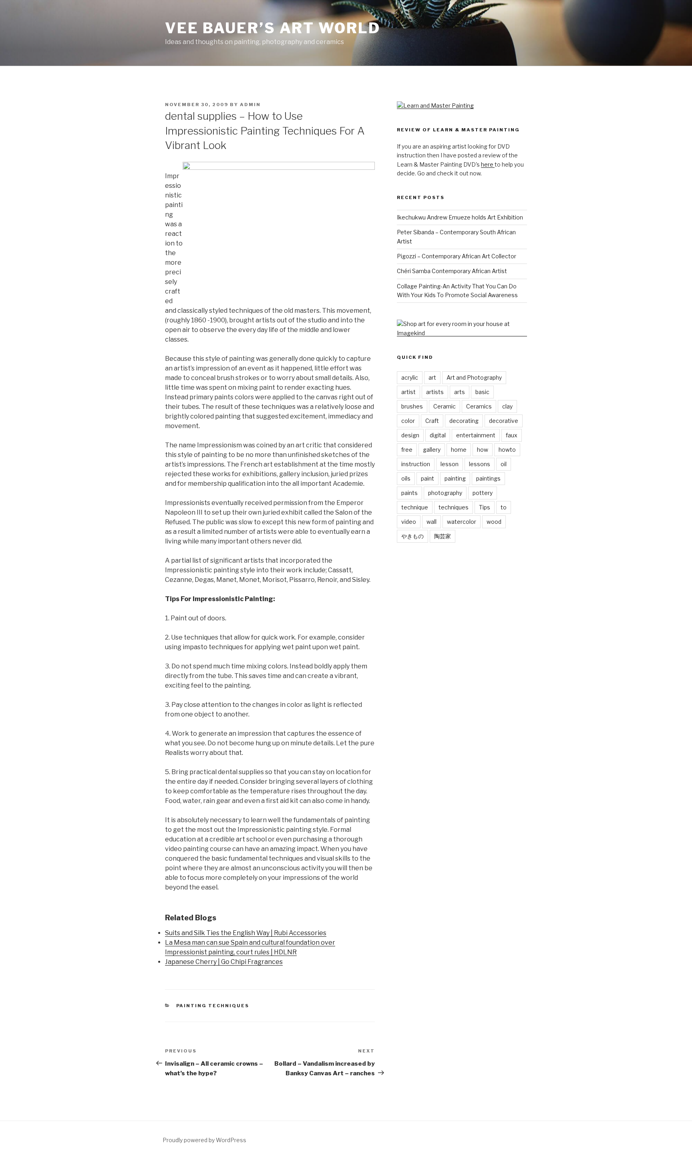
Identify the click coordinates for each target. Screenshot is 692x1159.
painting (455, 478)
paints (409, 492)
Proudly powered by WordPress (204, 1140)
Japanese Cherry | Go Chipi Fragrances (224, 962)
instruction (415, 464)
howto (507, 449)
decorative (503, 420)
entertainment (475, 435)
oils (405, 478)
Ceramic (444, 406)
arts (459, 391)
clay (507, 406)
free (406, 449)
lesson (450, 464)
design (410, 435)
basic (482, 391)
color (408, 420)
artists (435, 391)
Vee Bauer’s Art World (272, 28)
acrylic (409, 377)
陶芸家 (442, 536)
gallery (432, 449)
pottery (483, 492)
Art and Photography (474, 377)
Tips (484, 507)
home (459, 449)
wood (494, 521)
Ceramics (479, 406)
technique (414, 507)
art (432, 377)
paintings (488, 478)
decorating (464, 420)
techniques (454, 507)
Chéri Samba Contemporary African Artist (452, 271)
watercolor (461, 521)
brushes (412, 406)
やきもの (412, 536)
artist (408, 391)
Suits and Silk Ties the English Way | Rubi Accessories (245, 933)
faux (511, 435)
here (488, 164)
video (408, 521)
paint (427, 478)
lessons (479, 464)
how (482, 449)
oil (504, 464)
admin (250, 104)
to (504, 507)
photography (445, 492)
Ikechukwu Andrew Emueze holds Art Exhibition (460, 217)
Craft (432, 420)
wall (431, 521)
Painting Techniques (212, 1005)
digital (438, 435)
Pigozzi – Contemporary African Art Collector (456, 256)
